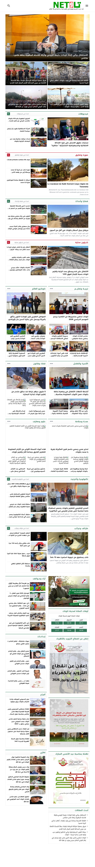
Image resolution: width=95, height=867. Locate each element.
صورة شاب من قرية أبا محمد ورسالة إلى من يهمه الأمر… (20, 171)
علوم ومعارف (39, 421)
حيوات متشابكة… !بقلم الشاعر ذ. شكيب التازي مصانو (18, 642)
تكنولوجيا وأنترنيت (79, 479)
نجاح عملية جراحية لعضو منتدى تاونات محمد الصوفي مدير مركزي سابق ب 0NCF (19, 721)
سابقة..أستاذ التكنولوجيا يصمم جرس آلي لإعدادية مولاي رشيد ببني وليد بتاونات (19, 516)
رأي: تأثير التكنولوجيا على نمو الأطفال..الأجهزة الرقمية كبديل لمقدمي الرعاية (18, 625)
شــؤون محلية (81, 242)
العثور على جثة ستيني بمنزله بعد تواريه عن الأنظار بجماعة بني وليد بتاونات (19, 218)
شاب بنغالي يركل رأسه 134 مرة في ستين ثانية (19, 544)
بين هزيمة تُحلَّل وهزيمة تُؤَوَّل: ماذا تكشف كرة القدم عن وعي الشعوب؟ (18, 586)
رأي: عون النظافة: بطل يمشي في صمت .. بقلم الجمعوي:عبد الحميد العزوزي (19, 605)
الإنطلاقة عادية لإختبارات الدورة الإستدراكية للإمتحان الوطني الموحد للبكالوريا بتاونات (79, 357)
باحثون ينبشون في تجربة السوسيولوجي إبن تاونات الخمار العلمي (36, 471)
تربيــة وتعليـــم (81, 289)
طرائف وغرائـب (81, 528)
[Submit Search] (8, 113)
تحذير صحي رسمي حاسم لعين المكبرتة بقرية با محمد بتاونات (69, 451)
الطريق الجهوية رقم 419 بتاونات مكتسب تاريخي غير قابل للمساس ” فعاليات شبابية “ (18, 121)
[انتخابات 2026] (69, 591)
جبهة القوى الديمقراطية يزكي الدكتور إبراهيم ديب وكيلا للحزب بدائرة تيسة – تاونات (69, 833)
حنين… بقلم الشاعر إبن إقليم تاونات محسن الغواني (19, 662)
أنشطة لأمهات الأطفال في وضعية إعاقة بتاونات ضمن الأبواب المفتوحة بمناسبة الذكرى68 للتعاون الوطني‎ (71, 394)
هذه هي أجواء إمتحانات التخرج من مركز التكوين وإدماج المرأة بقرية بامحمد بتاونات (59, 357)
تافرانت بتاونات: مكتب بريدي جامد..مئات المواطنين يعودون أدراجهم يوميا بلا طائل (20, 270)
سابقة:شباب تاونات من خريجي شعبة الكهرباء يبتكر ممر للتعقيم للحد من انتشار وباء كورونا (19, 506)
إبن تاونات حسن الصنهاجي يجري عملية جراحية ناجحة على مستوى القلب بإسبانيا (18, 731)
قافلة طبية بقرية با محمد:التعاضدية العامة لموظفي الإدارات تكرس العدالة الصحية (59, 472)
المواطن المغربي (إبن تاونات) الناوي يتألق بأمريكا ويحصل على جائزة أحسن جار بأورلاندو (27, 318)
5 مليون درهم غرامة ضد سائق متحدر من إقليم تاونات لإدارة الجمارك (28, 393)
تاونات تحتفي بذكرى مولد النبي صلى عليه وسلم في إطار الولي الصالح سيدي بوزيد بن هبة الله (69, 839)
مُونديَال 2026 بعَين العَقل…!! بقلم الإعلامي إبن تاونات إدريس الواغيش (18, 595)
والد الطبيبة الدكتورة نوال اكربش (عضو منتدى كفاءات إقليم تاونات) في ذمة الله (18, 759)
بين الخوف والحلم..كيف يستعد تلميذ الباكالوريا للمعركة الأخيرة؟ (18, 614)
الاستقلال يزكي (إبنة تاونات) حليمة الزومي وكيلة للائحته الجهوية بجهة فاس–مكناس (70, 816)
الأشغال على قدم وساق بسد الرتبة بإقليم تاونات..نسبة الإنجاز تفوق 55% (70, 273)
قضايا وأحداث (81, 201)
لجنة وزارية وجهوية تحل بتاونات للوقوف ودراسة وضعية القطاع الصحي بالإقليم (79, 472)
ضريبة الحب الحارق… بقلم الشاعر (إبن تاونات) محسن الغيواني (18, 672)
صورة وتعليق (81, 155)
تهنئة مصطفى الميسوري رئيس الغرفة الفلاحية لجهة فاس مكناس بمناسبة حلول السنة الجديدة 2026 (18, 713)
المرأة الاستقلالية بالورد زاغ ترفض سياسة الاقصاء (18, 129)
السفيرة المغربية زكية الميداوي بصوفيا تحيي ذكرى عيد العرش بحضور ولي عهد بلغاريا (16, 357)
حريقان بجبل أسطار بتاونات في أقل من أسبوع (69, 230)
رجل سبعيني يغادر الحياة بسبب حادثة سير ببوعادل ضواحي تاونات (19, 227)
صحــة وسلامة (81, 421)
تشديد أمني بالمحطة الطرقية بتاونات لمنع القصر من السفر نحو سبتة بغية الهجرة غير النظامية (19, 208)
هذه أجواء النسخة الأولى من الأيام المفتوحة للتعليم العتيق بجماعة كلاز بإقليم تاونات (27, 451)
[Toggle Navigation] (87, 6)
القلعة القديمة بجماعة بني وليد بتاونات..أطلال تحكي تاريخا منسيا (69, 822)
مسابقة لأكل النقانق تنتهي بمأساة (20, 564)
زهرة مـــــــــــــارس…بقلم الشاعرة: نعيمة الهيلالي (18, 682)
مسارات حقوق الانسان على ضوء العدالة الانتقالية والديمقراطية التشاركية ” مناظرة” (69, 144)
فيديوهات (83, 114)
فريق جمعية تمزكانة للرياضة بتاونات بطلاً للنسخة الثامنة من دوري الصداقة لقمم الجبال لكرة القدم (68, 827)
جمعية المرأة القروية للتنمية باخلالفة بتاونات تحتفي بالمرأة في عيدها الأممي (59, 415)
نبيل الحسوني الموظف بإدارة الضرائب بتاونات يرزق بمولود (19, 700)
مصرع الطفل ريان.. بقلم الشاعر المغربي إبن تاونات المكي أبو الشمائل (18, 653)
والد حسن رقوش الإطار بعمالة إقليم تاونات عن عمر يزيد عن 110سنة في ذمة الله (19, 769)
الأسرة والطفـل (80, 363)
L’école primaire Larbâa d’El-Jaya (18, 159)
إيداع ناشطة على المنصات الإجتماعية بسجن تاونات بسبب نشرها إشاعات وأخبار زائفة (16, 415)
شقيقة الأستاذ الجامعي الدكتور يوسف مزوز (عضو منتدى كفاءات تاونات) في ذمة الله (18, 779)
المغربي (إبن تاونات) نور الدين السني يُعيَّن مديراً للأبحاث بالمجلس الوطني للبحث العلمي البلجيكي (36, 357)
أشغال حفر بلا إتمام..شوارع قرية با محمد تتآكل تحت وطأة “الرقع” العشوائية (18, 249)
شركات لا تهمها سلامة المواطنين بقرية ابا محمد (18, 181)
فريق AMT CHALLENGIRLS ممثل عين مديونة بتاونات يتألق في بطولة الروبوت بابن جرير (18, 486)
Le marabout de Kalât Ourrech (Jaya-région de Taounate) (68, 185)
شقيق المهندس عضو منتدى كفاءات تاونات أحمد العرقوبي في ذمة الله (18, 799)
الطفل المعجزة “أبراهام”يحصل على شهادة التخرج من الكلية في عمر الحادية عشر (19, 535)
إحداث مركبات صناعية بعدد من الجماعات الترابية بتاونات (20, 140)
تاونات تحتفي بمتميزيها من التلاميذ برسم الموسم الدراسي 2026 (70, 318)
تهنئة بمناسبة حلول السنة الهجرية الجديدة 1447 (20, 740)
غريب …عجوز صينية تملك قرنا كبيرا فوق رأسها (18, 554)
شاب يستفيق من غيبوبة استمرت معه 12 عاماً (69, 557)
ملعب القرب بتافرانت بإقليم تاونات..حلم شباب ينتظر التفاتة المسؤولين (19, 259)
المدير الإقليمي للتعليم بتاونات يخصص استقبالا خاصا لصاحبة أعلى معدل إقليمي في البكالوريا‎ (68, 510)
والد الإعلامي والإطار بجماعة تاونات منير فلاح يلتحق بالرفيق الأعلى (19, 789)
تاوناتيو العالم (38, 289)
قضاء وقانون (39, 363)
